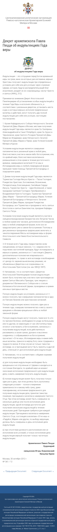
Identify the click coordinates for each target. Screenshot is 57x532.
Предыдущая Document (14, 471)
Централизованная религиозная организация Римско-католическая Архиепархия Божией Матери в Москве (29, 20)
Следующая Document (43, 471)
